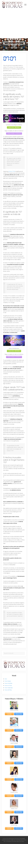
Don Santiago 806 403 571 (9, 746)
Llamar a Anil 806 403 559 (9, 730)
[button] (25, 4)
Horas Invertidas (8, 683)
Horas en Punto (8, 685)
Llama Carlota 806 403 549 (9, 796)
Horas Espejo (7, 681)
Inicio (5, 679)
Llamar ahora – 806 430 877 (14, 127)
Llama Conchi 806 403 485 (9, 812)
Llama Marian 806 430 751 (9, 763)
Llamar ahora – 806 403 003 (14, 350)
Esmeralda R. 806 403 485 (9, 714)
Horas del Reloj (8, 690)
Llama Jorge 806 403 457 (9, 828)
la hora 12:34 (12, 171)
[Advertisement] (14, 24)
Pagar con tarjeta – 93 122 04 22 (14, 133)
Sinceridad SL (22, 838)
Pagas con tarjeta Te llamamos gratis (18, 714)
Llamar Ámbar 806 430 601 (9, 779)
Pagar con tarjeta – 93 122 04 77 (14, 356)
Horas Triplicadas (8, 687)
